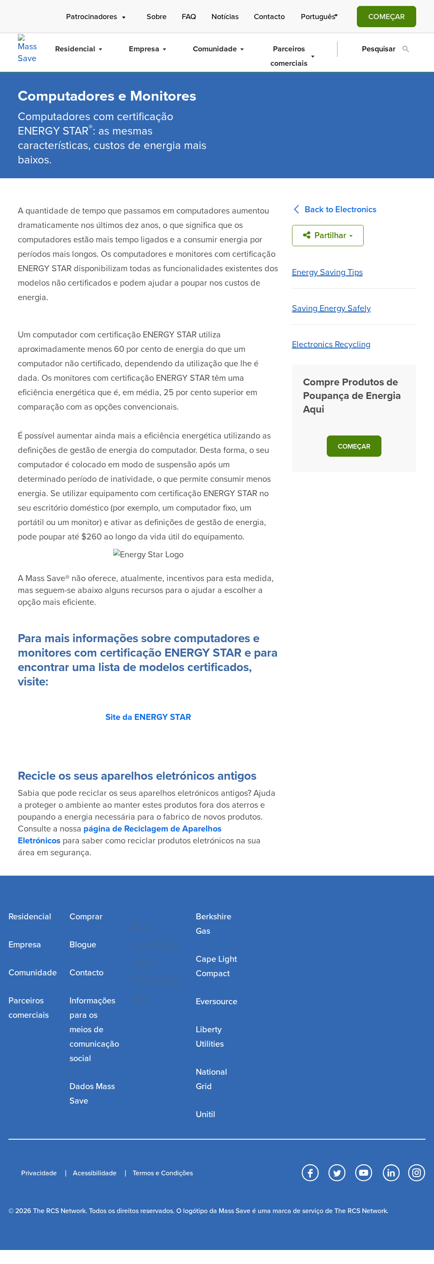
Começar (354, 446)
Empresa (144, 48)
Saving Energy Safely (331, 308)
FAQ (189, 16)
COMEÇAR (386, 16)
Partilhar (330, 235)
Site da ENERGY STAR (148, 717)
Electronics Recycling (331, 345)
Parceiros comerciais (289, 56)
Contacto (269, 16)
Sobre (157, 16)
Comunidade (215, 48)
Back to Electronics (340, 209)
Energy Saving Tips (327, 272)
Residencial (75, 48)
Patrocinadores (91, 16)
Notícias (225, 16)
